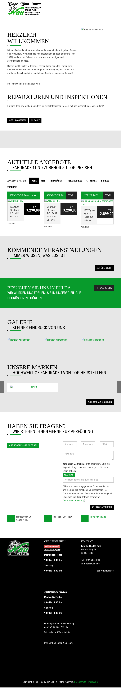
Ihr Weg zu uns (104, 287)
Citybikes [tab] (91, 180)
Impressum (93, 682)
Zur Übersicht (104, 267)
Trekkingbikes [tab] (74, 180)
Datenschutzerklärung (73, 500)
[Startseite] (24, 8)
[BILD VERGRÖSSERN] (23, 340)
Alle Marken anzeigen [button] (100, 402)
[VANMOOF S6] (24, 201)
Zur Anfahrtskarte (105, 570)
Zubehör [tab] (12, 187)
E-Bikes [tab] (105, 180)
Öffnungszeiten (18, 120)
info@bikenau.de (98, 516)
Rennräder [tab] (56, 180)
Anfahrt (35, 120)
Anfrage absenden (102, 507)
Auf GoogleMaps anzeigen (23, 445)
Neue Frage (68, 475)
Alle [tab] (34, 180)
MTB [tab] (43, 180)
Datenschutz (80, 682)
